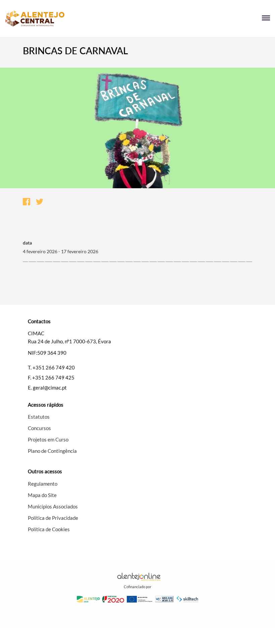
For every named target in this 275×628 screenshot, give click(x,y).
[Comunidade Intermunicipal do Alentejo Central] (71, 18)
